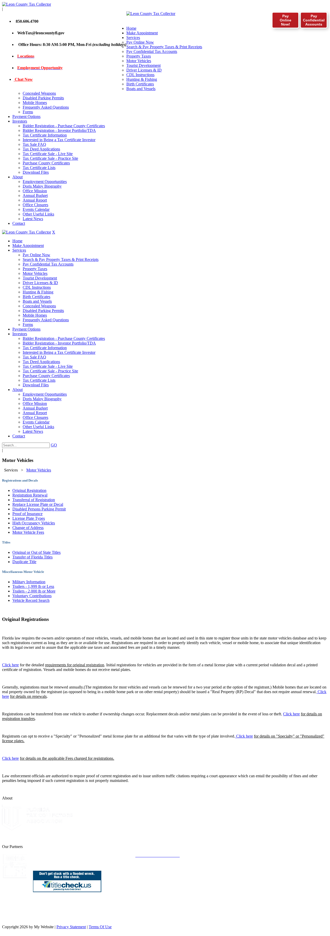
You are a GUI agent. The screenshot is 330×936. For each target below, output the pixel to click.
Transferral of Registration (33, 500)
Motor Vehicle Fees (28, 532)
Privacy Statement (71, 927)
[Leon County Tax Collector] (26, 4)
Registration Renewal (29, 495)
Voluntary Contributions (32, 596)
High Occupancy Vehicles (33, 523)
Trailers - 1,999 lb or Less (33, 586)
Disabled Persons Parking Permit (39, 509)
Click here (10, 665)
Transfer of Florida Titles (32, 557)
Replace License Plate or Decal (37, 504)
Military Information (28, 582)
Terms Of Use (100, 927)
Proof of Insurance (27, 513)
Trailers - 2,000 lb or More (33, 591)
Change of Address (28, 527)
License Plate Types (28, 518)
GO (54, 445)
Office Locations (29, 913)
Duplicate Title (24, 561)
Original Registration (29, 490)
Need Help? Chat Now (35, 918)
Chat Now (23, 79)
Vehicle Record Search (31, 600)
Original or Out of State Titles (36, 552)
